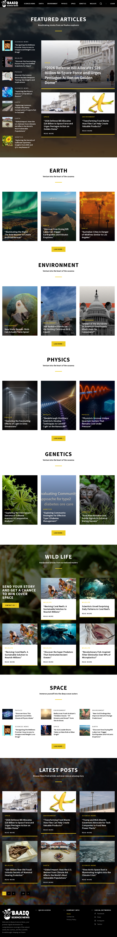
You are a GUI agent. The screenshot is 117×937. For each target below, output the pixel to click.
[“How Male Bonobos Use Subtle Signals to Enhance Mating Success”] (97, 500)
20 (23, 893)
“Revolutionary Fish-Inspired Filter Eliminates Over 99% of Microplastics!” (96, 654)
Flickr (99, 917)
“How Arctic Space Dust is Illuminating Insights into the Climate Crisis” (96, 872)
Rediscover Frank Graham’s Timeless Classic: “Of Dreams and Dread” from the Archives (64, 717)
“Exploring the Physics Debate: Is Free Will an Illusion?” (24, 93)
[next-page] (28, 893)
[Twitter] (95, 924)
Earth (17, 102)
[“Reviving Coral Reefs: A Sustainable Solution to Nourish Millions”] (58, 588)
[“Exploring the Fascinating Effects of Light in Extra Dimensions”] (19, 405)
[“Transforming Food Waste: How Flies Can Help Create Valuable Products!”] (97, 102)
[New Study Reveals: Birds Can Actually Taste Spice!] (19, 311)
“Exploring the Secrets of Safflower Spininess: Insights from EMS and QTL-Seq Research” (25, 143)
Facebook (100, 913)
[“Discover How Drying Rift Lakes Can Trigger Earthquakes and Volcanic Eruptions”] (58, 216)
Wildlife (19, 58)
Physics (18, 72)
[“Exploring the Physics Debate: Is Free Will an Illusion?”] (7, 92)
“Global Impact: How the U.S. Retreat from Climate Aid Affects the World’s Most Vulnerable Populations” (25, 126)
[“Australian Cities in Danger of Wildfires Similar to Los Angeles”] (97, 216)
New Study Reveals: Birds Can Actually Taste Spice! (17, 330)
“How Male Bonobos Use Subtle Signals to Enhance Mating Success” (94, 518)
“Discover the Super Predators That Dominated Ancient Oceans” (58, 654)
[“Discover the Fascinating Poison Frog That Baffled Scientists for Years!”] (7, 62)
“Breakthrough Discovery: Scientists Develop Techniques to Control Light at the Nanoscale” (55, 422)
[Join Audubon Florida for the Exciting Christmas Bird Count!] (58, 311)
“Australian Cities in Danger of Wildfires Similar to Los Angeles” (95, 234)
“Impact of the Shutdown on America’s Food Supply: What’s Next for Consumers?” (94, 327)
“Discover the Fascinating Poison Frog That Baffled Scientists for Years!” (25, 63)
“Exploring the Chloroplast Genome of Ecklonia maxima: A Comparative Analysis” (18, 516)
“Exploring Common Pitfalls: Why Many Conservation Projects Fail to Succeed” (25, 108)
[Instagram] (95, 920)
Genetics (19, 137)
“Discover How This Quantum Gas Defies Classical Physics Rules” (24, 715)
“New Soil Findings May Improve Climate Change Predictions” (102, 715)
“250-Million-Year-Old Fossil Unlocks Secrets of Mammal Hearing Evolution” (18, 872)
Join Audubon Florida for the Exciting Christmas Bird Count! (56, 329)
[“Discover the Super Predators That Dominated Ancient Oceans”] (58, 634)
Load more (58, 249)
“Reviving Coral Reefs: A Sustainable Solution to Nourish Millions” (55, 609)
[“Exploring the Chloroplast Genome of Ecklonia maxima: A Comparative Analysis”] (19, 500)
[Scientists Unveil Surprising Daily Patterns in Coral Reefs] (97, 588)
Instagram (100, 921)
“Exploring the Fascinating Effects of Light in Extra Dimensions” (17, 423)
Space (48, 63)
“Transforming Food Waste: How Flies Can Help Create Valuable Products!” (95, 123)
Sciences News (22, 42)
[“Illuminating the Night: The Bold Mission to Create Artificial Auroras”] (19, 216)
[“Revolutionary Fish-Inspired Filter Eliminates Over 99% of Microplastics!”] (97, 634)
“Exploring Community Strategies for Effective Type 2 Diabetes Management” (54, 516)
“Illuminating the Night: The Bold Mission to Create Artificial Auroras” (18, 234)
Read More (49, 133)
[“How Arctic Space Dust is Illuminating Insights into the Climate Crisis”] (97, 851)
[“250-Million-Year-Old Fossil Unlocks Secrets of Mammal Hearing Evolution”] (19, 851)
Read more (10, 832)
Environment (88, 117)
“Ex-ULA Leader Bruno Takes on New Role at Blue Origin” (64, 732)
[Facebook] (95, 913)
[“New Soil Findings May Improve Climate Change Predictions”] (85, 714)
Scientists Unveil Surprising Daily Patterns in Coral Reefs (96, 607)
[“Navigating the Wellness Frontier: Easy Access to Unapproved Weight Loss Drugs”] (7, 45)
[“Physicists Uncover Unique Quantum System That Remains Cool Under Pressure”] (97, 405)
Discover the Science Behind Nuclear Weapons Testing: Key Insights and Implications (25, 78)
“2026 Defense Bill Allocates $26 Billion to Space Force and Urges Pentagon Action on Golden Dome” (73, 75)
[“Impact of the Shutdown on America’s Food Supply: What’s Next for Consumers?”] (97, 311)
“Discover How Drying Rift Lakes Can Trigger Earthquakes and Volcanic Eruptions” (56, 233)
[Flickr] (95, 917)
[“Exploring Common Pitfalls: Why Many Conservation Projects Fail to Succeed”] (7, 106)
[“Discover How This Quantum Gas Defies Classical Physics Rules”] (7, 714)
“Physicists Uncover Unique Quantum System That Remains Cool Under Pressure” (95, 422)
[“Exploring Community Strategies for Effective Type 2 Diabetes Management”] (58, 500)
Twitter (99, 924)
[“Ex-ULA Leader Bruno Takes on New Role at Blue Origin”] (46, 730)
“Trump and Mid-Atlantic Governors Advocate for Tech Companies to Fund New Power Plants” (96, 823)
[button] (101, 3)
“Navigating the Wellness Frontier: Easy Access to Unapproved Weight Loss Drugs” (25, 48)
